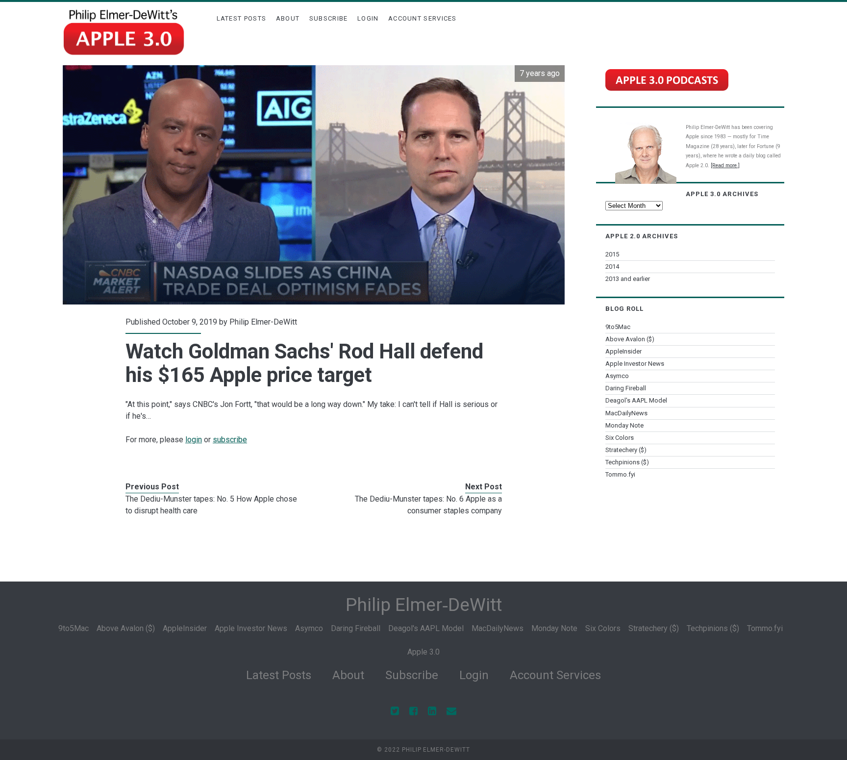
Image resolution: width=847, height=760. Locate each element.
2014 (612, 266)
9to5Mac (617, 326)
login (193, 439)
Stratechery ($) (626, 450)
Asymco (617, 376)
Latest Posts (242, 18)
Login (368, 18)
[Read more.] (725, 165)
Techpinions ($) (627, 462)
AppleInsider (623, 351)
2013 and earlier (627, 278)
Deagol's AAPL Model (636, 400)
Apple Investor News (634, 363)
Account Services (422, 18)
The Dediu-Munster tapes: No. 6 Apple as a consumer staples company (428, 504)
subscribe (230, 439)
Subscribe (328, 18)
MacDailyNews (626, 413)
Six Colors (619, 437)
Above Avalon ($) (629, 339)
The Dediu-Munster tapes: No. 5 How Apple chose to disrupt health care (211, 504)
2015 (612, 254)
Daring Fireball (625, 388)
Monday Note (624, 425)
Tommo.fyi (620, 474)
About (288, 18)
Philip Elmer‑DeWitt (424, 604)
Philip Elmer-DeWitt (263, 322)
